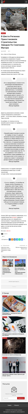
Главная (9, 405)
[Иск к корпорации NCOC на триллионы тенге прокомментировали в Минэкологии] (20, 263)
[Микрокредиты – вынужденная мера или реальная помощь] (14, 304)
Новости (3, 33)
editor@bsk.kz (13, 411)
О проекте (16, 405)
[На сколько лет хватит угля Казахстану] (14, 345)
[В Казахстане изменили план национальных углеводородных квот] (7, 263)
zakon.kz (8, 231)
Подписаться (21, 398)
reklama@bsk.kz (6, 411)
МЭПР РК (5, 233)
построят (14, 217)
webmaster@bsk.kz (21, 411)
